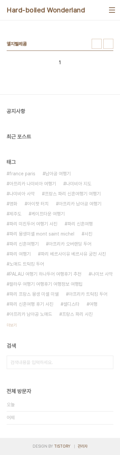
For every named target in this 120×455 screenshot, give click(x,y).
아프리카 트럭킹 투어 (88, 294)
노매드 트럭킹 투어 (26, 264)
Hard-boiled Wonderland (46, 10)
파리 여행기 (20, 254)
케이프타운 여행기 (48, 213)
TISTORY (62, 446)
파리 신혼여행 (80, 223)
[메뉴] (112, 10)
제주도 (15, 213)
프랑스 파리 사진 (77, 314)
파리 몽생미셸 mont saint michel (41, 234)
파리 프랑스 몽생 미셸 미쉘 (34, 294)
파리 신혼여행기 (24, 244)
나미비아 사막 (22, 193)
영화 (13, 203)
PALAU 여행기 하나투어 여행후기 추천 (45, 274)
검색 (106, 362)
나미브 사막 (102, 274)
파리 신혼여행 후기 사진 (31, 304)
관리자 (83, 446)
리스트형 (108, 44)
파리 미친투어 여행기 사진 (33, 223)
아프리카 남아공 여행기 (80, 203)
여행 (93, 304)
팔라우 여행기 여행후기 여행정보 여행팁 (46, 284)
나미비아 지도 (78, 183)
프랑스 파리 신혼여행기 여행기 (73, 193)
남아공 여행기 (58, 173)
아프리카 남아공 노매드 (30, 314)
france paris (22, 173)
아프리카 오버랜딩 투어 (70, 244)
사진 (88, 234)
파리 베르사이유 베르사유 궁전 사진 (73, 254)
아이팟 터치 (38, 203)
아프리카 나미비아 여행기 (32, 183)
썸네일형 (97, 44)
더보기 (12, 325)
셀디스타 (71, 304)
